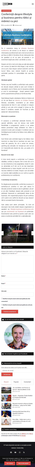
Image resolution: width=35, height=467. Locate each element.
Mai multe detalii (23, 463)
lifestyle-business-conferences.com (22, 209)
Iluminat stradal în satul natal (17, 235)
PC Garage (23, 435)
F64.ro (31, 433)
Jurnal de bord (6, 11)
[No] (33, 461)
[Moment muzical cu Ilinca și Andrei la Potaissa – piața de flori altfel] (6, 406)
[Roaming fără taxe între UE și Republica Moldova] (6, 414)
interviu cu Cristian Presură (24, 100)
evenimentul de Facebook (15, 211)
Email (3, 283)
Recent (6, 382)
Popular (16, 382)
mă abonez (7, 374)
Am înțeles (10, 463)
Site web (3, 291)
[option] (17, 233)
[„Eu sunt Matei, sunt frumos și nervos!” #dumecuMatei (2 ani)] (6, 390)
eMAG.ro (23, 433)
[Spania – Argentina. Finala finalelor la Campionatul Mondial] (6, 398)
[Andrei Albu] (7, 4)
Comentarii (27, 382)
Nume (3, 276)
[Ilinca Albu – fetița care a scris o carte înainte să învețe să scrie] (6, 421)
